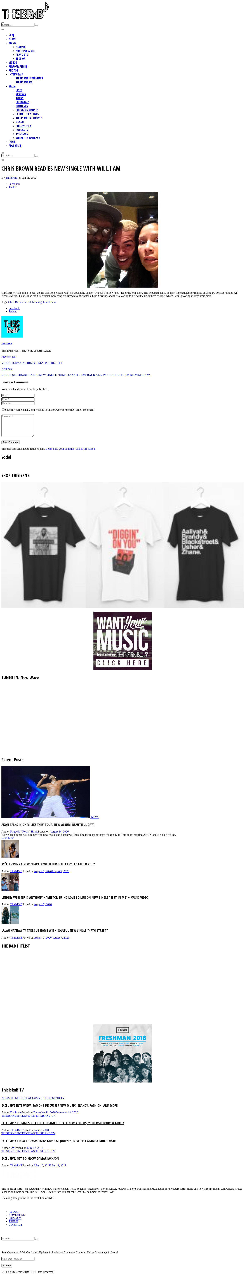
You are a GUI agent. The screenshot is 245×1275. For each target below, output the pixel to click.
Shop (12, 35)
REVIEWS (21, 94)
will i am (51, 302)
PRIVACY (15, 1218)
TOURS (19, 98)
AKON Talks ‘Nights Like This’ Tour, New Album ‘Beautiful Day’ (47, 824)
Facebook (14, 183)
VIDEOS (13, 63)
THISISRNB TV (24, 82)
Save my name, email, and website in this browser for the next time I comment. (49, 409)
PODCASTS (22, 130)
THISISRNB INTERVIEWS (29, 78)
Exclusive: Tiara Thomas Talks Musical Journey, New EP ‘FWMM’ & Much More (58, 1140)
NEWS (12, 39)
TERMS (13, 1221)
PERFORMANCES (18, 66)
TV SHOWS (22, 134)
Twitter (13, 187)
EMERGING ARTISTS (27, 110)
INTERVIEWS (16, 74)
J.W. (12, 1147)
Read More (7, 838)
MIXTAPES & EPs (25, 51)
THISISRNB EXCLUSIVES (29, 118)
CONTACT (15, 1224)
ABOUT (14, 1211)
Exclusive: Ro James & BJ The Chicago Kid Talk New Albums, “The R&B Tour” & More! (62, 1123)
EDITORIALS (22, 102)
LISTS (19, 90)
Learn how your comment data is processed (70, 448)
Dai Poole (16, 1112)
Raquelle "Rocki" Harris (24, 831)
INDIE (12, 142)
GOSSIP (20, 122)
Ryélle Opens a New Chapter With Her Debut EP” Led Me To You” (48, 864)
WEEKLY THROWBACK (28, 138)
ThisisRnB (12, 177)
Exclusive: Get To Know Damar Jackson (30, 1158)
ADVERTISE (15, 146)
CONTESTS (22, 106)
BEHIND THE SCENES (27, 114)
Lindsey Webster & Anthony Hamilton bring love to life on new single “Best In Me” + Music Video (74, 897)
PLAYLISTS (22, 55)
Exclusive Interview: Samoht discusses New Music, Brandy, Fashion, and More (59, 1105)
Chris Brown (15, 302)
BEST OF (20, 59)
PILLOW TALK (23, 126)
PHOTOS (13, 70)
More (12, 86)
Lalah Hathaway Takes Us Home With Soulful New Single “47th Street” (54, 930)
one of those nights (34, 302)
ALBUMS (20, 47)
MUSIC (12, 43)
